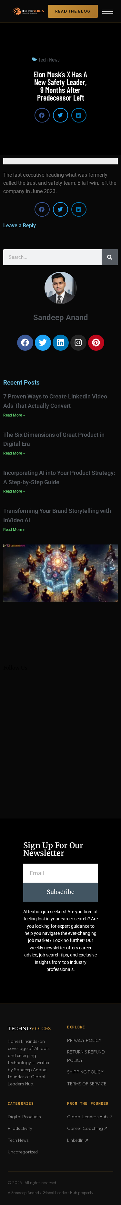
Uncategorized (23, 1152)
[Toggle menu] (107, 11)
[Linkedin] (61, 343)
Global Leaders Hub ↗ (90, 1117)
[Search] (110, 257)
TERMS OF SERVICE (86, 1084)
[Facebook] (25, 343)
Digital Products (24, 1117)
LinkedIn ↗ (77, 1140)
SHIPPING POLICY (85, 1072)
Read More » (14, 415)
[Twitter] (43, 343)
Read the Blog (73, 11)
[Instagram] (78, 343)
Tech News (49, 59)
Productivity (20, 1128)
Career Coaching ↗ (87, 1128)
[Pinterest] (96, 343)
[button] (42, 115)
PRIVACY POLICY (84, 1040)
